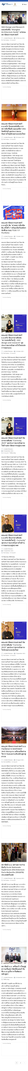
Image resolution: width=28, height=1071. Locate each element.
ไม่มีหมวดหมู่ (13, 238)
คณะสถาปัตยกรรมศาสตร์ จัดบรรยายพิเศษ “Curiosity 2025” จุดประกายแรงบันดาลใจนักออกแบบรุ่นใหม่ (13, 646)
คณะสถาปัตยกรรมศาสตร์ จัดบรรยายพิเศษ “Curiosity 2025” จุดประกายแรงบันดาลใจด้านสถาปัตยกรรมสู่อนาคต (13, 442)
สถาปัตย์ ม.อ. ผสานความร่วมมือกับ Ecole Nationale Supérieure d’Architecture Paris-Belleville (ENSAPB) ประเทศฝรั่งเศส (13, 869)
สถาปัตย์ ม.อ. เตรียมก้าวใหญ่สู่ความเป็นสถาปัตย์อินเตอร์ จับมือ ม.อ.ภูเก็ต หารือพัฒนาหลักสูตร (13, 970)
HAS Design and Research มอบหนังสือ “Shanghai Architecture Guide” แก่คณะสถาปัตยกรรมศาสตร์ (13, 31)
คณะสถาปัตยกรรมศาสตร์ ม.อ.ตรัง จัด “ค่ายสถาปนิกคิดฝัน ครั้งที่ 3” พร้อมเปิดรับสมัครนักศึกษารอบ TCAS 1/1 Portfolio (13, 227)
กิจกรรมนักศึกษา (7, 762)
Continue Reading (12, 86)
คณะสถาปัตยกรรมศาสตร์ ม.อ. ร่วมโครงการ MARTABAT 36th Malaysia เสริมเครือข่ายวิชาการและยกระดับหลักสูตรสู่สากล (13, 751)
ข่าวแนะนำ (13, 40)
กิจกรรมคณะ (6, 40)
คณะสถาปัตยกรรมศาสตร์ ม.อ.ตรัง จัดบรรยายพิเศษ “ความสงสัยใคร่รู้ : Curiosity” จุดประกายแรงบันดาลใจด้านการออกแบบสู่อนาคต (13, 540)
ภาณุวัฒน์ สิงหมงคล (8, 38)
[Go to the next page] (24, 1062)
